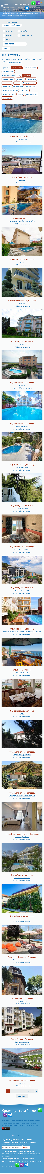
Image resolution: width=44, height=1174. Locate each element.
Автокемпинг (7, 98)
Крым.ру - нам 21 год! (22, 4)
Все (18, 75)
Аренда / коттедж (29, 83)
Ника (22, 919)
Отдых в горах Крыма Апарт (22, 755)
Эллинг (17, 83)
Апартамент (7, 83)
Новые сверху (16, 68)
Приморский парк (22, 508)
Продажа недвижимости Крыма (13, 1140)
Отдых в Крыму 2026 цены (16, 1145)
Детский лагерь (31, 94)
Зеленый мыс (22, 1001)
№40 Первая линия (22, 672)
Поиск (6, 48)
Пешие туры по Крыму (10, 90)
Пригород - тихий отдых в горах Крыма (22, 796)
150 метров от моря (22, 467)
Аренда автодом (8, 94)
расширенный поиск (12, 25)
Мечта (22, 344)
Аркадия (22, 303)
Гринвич (22, 385)
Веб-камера (7, 5)
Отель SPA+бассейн (22, 590)
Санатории (24, 90)
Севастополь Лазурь (22, 1042)
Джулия (22, 1083)
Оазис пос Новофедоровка (22, 960)
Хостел (20, 94)
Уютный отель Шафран (22, 549)
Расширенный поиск (14, 62)
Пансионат (6, 86)
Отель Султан (22, 139)
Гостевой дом (18, 86)
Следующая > (22, 1096)
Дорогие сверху (8, 71)
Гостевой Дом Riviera (22, 837)
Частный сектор (8, 79)
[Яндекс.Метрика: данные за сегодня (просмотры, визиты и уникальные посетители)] (17, 1136)
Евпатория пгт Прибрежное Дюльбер (22, 221)
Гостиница (26, 75)
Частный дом (31, 79)
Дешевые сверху (30, 68)
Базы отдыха (30, 86)
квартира (20, 79)
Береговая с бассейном (22, 878)
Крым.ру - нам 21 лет (20, 1110)
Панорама (22, 180)
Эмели (22, 262)
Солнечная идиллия (22, 426)
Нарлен (22, 714)
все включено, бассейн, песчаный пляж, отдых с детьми (22, 631)
